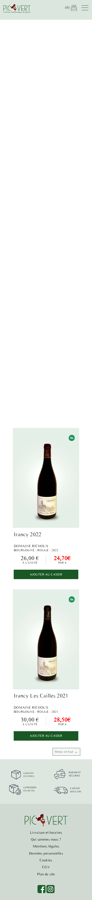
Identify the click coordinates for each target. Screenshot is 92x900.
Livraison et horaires (46, 832)
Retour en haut (66, 752)
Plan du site (46, 874)
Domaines (28, 120)
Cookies (46, 860)
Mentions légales (46, 846)
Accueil (13, 120)
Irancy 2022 (27, 534)
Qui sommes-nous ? (46, 839)
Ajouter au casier (46, 574)
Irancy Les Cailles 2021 (41, 695)
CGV (46, 867)
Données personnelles (46, 853)
